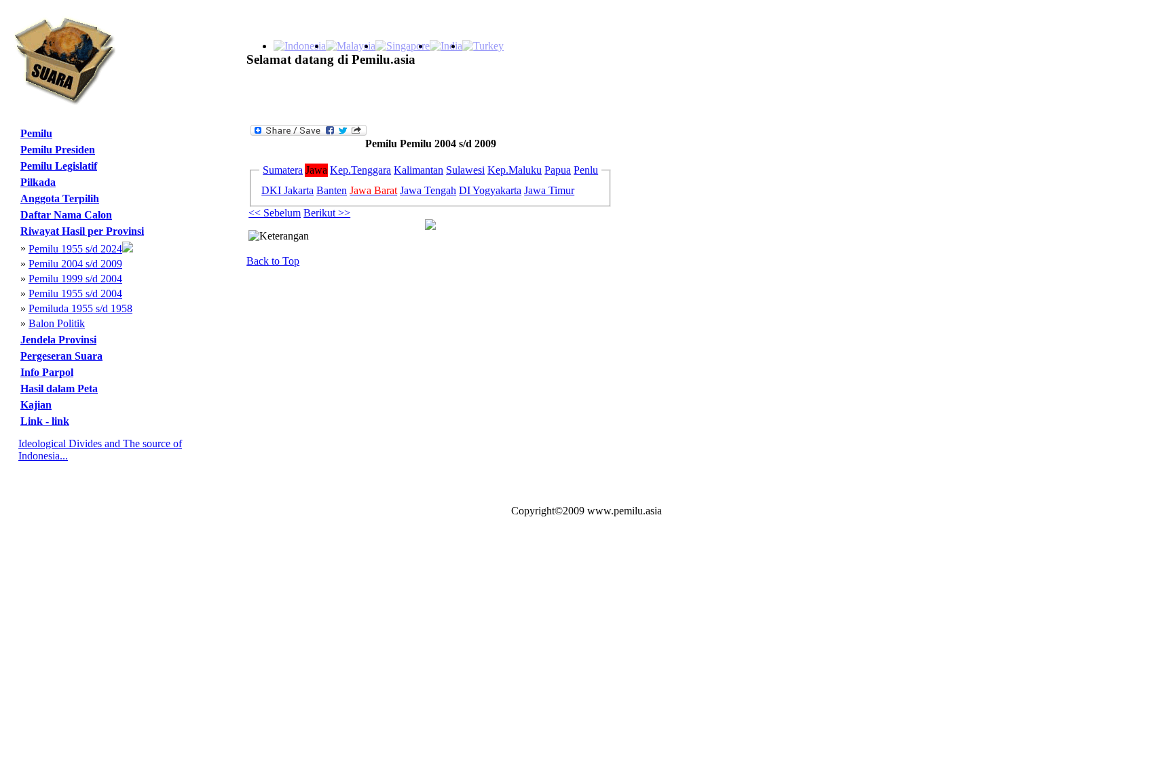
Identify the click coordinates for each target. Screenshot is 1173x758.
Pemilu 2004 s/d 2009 (75, 263)
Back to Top (272, 261)
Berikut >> (326, 213)
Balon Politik (57, 323)
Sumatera (283, 170)
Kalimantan (418, 170)
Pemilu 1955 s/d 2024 (75, 248)
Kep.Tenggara (360, 170)
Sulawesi (465, 170)
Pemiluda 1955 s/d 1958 (80, 308)
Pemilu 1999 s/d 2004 (75, 278)
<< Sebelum (274, 213)
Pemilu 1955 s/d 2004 (75, 293)
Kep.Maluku (514, 170)
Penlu (586, 170)
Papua (557, 170)
